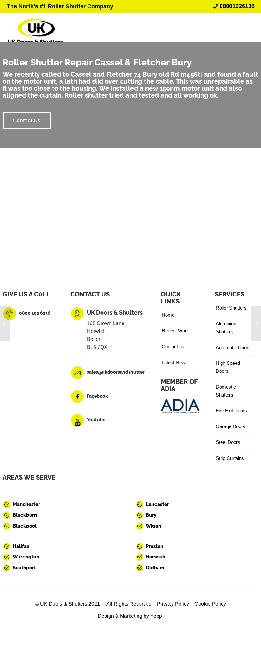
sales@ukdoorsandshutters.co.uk (123, 372)
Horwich (155, 557)
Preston (154, 546)
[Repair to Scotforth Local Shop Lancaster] (5, 323)
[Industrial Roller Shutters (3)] (35, 27)
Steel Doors (228, 442)
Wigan (153, 526)
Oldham (155, 567)
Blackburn (25, 515)
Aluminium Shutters (227, 327)
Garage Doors (230, 426)
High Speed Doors (228, 367)
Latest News (175, 362)
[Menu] (242, 27)
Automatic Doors (233, 347)
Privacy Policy (173, 604)
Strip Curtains (230, 458)
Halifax (21, 546)
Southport (24, 567)
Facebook (97, 395)
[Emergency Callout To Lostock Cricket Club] (256, 323)
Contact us (173, 346)
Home (168, 314)
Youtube (96, 419)
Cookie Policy (210, 604)
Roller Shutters (231, 307)
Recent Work (175, 330)
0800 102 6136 (35, 313)
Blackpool (25, 526)
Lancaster (157, 504)
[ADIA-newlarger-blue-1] (180, 406)
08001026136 (237, 6)
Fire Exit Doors (231, 410)
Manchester (26, 504)
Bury (151, 515)
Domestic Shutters (226, 391)
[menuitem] (232, 6)
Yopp (156, 616)
